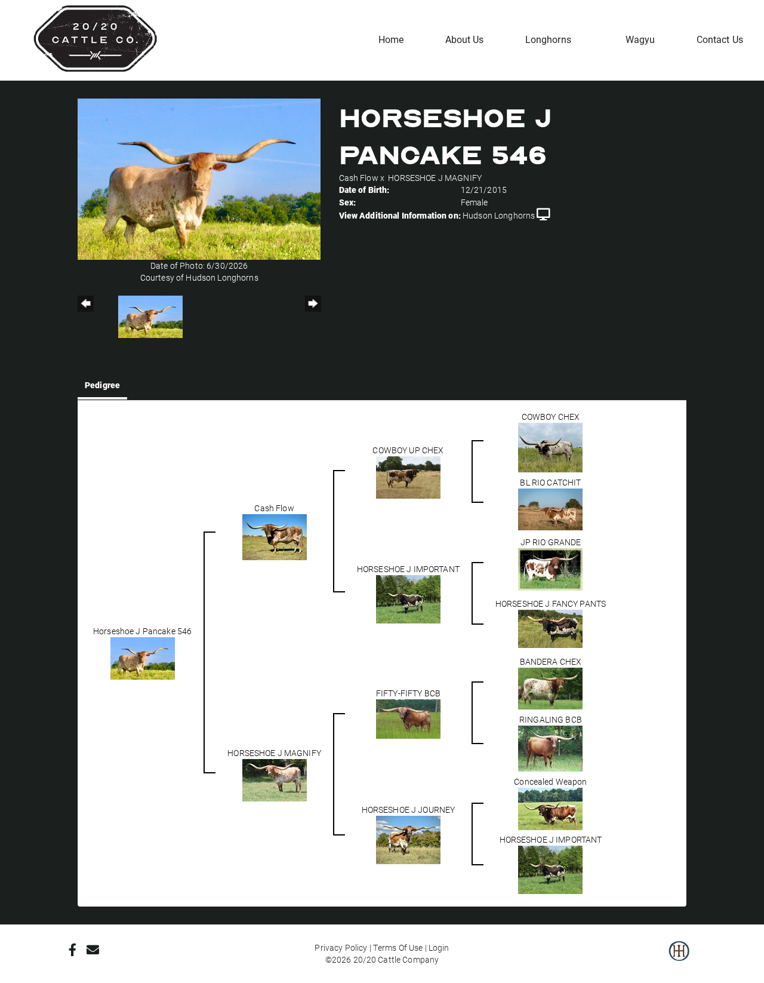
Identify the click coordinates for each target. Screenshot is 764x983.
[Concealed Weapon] (550, 807)
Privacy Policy (341, 947)
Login (439, 947)
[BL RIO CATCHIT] (550, 508)
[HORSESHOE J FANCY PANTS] (550, 628)
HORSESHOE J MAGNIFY (435, 177)
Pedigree (102, 385)
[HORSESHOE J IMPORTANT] (408, 598)
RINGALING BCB (550, 719)
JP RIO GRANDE (550, 542)
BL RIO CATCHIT (550, 482)
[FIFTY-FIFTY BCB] (408, 718)
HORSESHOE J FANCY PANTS (550, 603)
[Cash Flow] (274, 536)
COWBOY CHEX (551, 416)
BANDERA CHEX (551, 661)
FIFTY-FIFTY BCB (408, 693)
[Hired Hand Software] (679, 959)
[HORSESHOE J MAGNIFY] (274, 779)
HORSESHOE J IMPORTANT (408, 569)
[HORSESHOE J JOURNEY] (408, 839)
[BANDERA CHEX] (550, 687)
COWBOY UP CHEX (407, 450)
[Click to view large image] (199, 178)
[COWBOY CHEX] (550, 447)
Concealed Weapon (550, 781)
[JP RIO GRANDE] (550, 568)
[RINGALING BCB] (550, 748)
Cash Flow (358, 177)
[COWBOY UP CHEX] (408, 477)
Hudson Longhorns (499, 215)
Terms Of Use (398, 947)
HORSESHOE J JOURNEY (408, 809)
